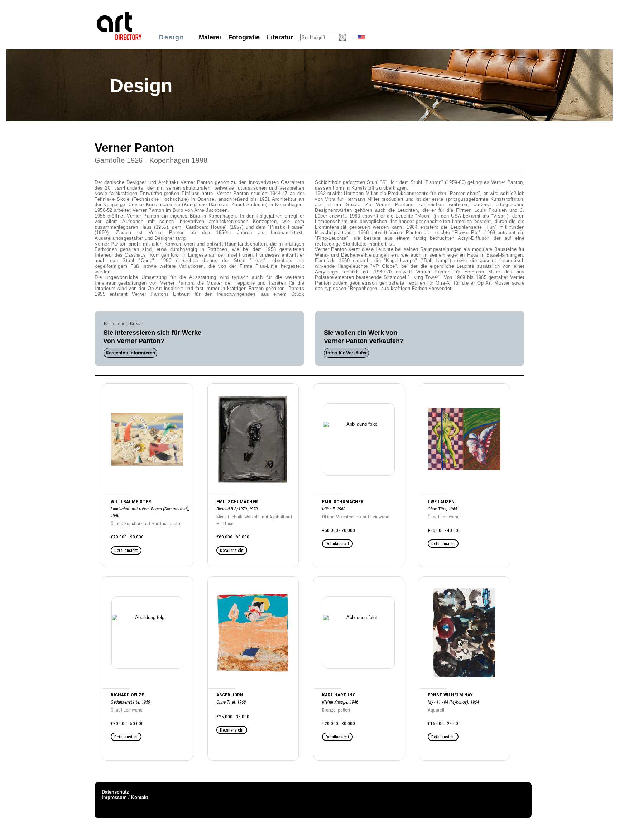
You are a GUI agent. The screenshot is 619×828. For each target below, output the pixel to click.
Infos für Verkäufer (346, 353)
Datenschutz (115, 792)
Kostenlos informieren (130, 353)
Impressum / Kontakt (125, 797)
